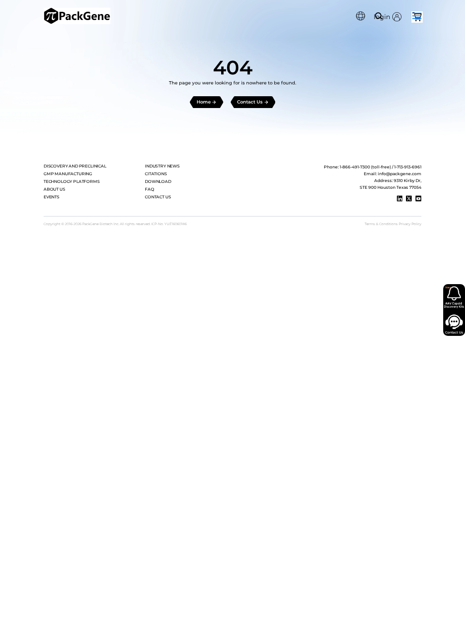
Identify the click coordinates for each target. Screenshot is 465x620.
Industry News (162, 166)
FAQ (149, 189)
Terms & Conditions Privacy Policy (393, 224)
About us (54, 189)
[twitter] (409, 199)
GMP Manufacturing (68, 174)
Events (51, 197)
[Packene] (77, 16)
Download (158, 181)
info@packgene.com (399, 174)
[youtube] (418, 199)
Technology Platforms (72, 181)
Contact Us (158, 197)
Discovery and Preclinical (75, 166)
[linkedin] (400, 199)
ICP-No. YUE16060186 (169, 224)
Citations (156, 174)
